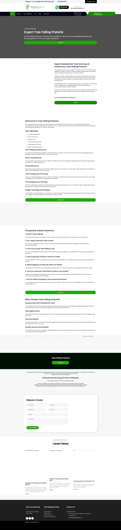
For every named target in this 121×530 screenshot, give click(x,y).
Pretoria (33, 124)
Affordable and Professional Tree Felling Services (35, 483)
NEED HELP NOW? (97, 13)
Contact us (46, 14)
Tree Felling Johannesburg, (47, 526)
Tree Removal (47, 513)
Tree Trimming (35, 511)
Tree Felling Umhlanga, (52, 525)
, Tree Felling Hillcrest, (43, 528)
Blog (40, 14)
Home (12, 14)
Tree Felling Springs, (84, 526)
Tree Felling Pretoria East (91, 526)
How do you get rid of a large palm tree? (84, 481)
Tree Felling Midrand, (55, 526)
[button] (60, 390)
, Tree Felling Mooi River (36, 528)
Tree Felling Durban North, (44, 525)
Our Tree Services (28, 14)
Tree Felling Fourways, (32, 526)
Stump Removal (47, 511)
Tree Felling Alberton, (60, 525)
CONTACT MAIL (77, 6)
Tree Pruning (29, 511)
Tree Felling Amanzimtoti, (29, 525)
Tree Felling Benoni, (74, 525)
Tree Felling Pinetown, (67, 525)
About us (19, 14)
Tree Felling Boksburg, (80, 525)
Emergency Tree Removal (50, 516)
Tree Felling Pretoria (50, 528)
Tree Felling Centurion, (88, 525)
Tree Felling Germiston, (39, 526)
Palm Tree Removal (48, 515)
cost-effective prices (78, 77)
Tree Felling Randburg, (69, 526)
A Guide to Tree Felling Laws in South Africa (58, 479)
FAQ (35, 14)
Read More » (51, 489)
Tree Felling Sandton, (76, 526)
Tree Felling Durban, (37, 525)
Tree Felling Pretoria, (62, 526)
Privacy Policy (29, 513)
